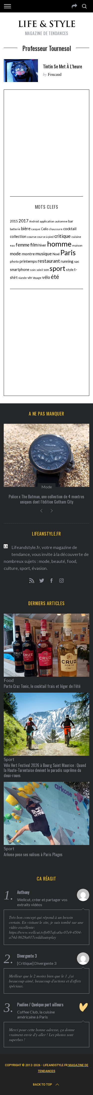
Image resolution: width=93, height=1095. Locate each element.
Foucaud (55, 74)
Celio (44, 229)
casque (35, 229)
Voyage (37, 277)
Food (9, 680)
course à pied (45, 236)
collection (18, 236)
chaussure (55, 229)
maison (77, 245)
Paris (68, 252)
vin (30, 277)
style (69, 269)
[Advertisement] (46, 142)
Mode (46, 486)
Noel (56, 254)
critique (62, 236)
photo (14, 261)
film (34, 245)
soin (33, 269)
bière (26, 228)
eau (12, 245)
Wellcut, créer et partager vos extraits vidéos (42, 902)
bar (70, 221)
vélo (46, 277)
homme (59, 243)
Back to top (42, 1084)
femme (23, 245)
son (46, 270)
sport (57, 268)
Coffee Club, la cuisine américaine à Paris (36, 1014)
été (55, 276)
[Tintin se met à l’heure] (21, 70)
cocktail (69, 228)
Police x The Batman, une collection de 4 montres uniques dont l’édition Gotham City (46, 499)
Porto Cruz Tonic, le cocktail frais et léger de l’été (42, 686)
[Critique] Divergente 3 (36, 963)
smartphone (19, 269)
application (47, 221)
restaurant (49, 261)
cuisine (76, 237)
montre (28, 253)
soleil (39, 269)
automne (61, 221)
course (31, 237)
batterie (15, 229)
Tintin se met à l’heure (62, 66)
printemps (28, 261)
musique (43, 253)
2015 (14, 221)
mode (15, 253)
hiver (42, 245)
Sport (9, 759)
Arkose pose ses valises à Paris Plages (33, 854)
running (67, 261)
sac (76, 261)
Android (34, 221)
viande (22, 277)
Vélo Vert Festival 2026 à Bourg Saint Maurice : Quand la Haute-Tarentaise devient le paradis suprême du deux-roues (45, 770)
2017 (24, 220)
